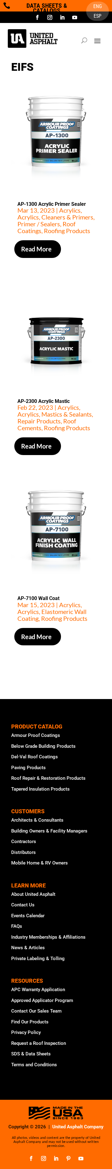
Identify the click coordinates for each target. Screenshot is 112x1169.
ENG (97, 6)
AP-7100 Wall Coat (38, 598)
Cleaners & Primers (67, 217)
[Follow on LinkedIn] (62, 17)
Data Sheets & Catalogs (46, 8)
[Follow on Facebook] (37, 17)
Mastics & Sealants (66, 414)
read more (36, 249)
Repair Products (39, 421)
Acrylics (70, 210)
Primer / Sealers (38, 224)
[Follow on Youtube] (75, 17)
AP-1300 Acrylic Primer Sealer (51, 204)
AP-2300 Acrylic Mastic (43, 401)
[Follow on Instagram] (50, 17)
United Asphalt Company (78, 1127)
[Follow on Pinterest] (68, 1158)
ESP (97, 16)
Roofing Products (67, 230)
